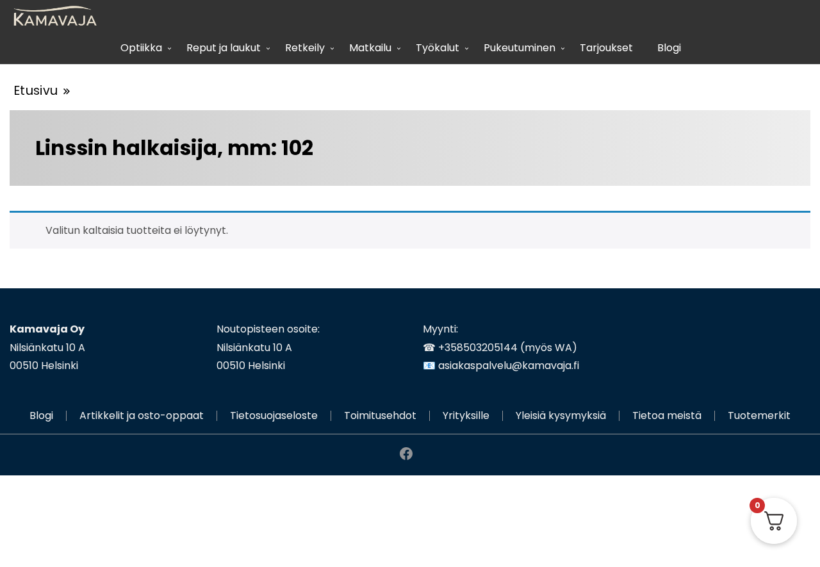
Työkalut (437, 47)
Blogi (669, 47)
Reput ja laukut (223, 47)
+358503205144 (478, 347)
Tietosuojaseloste (274, 415)
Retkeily (305, 47)
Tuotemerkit (759, 415)
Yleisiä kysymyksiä (561, 415)
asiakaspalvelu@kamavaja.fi (508, 365)
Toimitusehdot (380, 415)
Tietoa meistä (666, 415)
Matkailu (370, 47)
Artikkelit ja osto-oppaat (141, 415)
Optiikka (141, 47)
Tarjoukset (606, 47)
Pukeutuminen (519, 47)
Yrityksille (466, 415)
